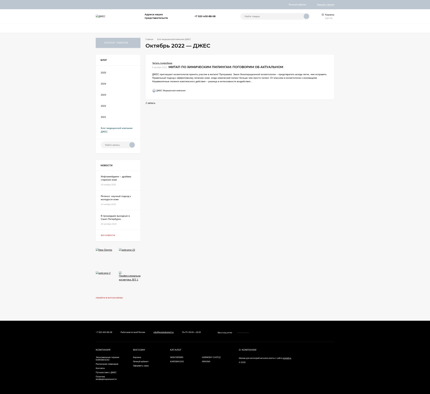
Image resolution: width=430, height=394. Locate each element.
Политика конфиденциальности (106, 378)
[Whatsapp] (219, 16)
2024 (103, 83)
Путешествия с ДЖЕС (106, 372)
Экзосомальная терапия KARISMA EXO (107, 358)
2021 (103, 117)
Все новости (108, 235)
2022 (103, 106)
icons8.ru (287, 358)
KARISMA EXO (177, 361)
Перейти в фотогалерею (109, 298)
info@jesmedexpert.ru (164, 332)
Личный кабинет (141, 361)
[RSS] (134, 60)
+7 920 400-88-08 (205, 16)
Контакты (100, 368)
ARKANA (206, 361)
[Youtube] (227, 16)
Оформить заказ (141, 366)
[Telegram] (223, 16)
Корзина (137, 357)
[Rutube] (231, 16)
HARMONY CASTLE (211, 357)
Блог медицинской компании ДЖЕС (174, 39)
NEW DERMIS (176, 357)
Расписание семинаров (107, 364)
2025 (103, 72)
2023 (103, 94)
